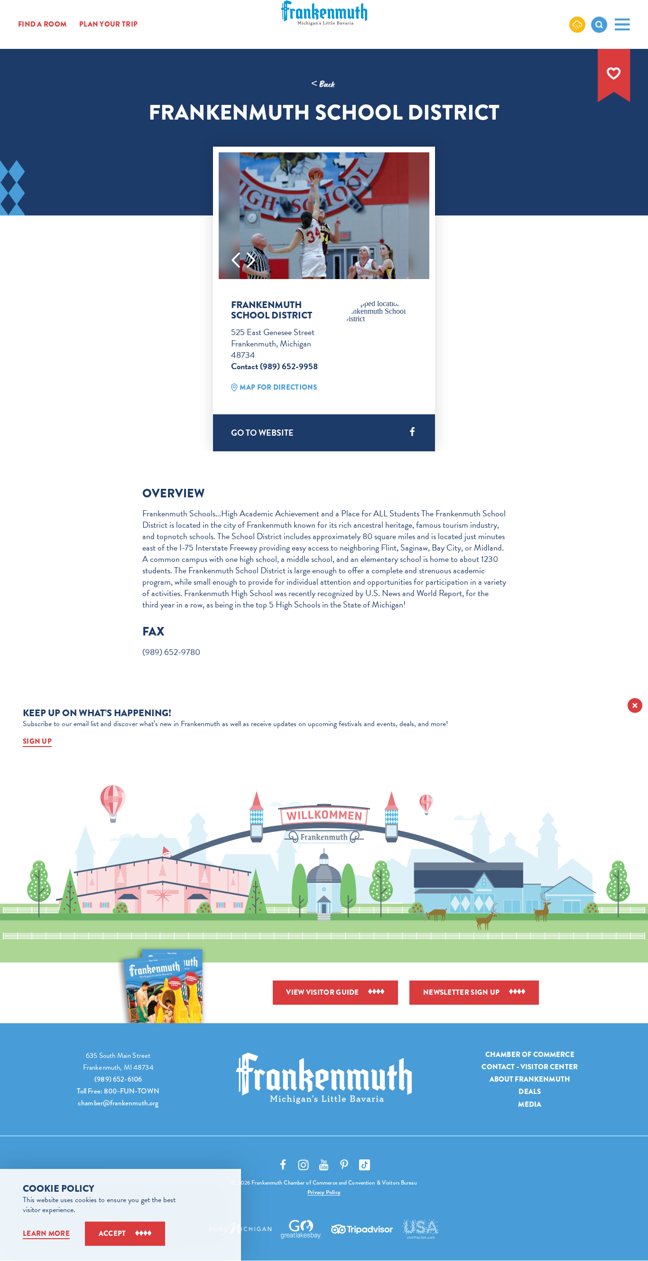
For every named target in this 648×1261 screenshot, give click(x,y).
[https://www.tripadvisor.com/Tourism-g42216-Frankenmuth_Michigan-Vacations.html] (362, 1229)
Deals (529, 1091)
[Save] (614, 73)
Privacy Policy (324, 1192)
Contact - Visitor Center (529, 1067)
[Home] (324, 1078)
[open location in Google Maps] (380, 311)
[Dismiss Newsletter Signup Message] (635, 705)
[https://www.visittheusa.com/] (420, 1229)
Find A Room (42, 24)
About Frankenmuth (530, 1079)
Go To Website (262, 432)
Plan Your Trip (108, 24)
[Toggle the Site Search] (599, 25)
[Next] (251, 260)
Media (529, 1104)
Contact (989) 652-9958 (274, 366)
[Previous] (235, 260)
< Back (323, 84)
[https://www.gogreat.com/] (301, 1229)
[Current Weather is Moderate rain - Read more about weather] (577, 24)
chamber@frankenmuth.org (118, 1103)
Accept (112, 1233)
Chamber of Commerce (529, 1054)
